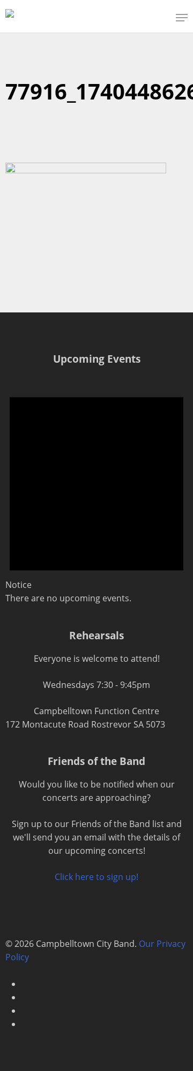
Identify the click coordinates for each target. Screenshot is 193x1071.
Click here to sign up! (96, 877)
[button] (182, 17)
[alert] (96, 490)
